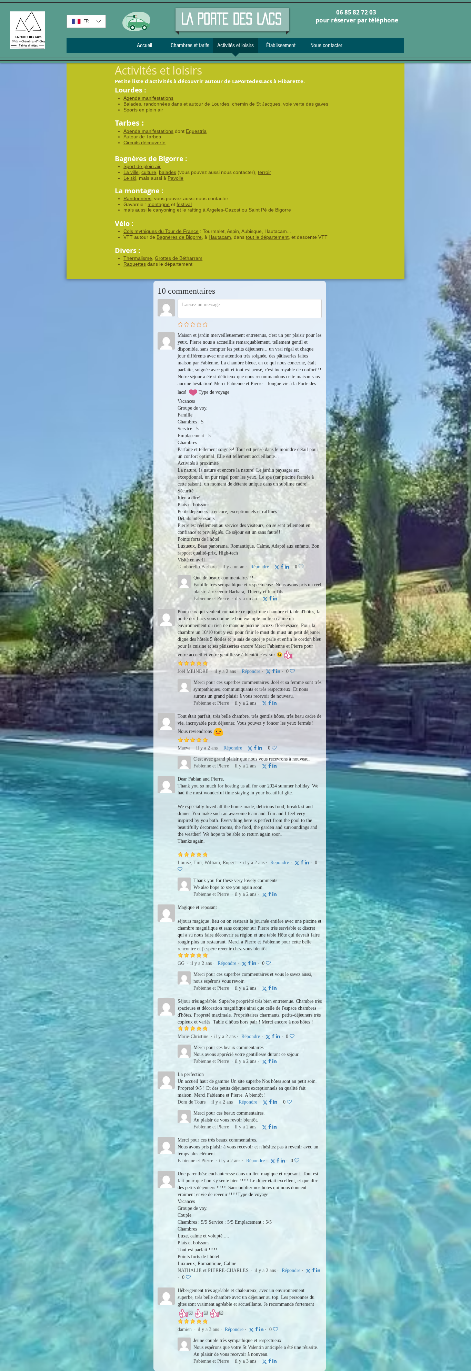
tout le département (267, 237)
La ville (131, 172)
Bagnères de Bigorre (179, 237)
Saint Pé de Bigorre (270, 210)
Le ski (129, 178)
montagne (159, 204)
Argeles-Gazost (223, 210)
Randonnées (137, 198)
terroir (264, 172)
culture (148, 172)
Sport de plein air (142, 166)
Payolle (175, 178)
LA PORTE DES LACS (231, 19)
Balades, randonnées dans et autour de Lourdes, (177, 104)
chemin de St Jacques (256, 104)
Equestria (196, 131)
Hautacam (220, 237)
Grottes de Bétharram (178, 258)
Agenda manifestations (148, 98)
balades (167, 172)
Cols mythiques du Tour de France (161, 231)
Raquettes (134, 264)
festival (184, 204)
